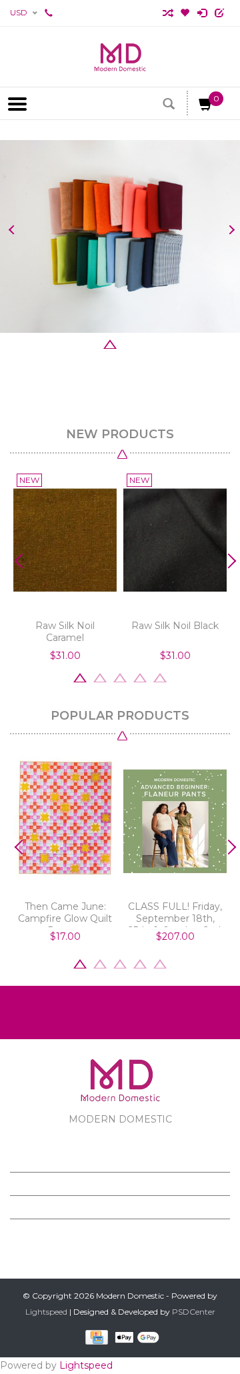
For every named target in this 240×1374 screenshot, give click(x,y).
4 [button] (130, 342)
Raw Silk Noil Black (175, 626)
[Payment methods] (94, 1337)
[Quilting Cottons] (120, 236)
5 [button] (150, 342)
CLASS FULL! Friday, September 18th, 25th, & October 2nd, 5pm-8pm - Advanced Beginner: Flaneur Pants (175, 913)
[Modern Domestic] (120, 57)
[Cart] (206, 107)
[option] (120, 236)
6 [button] (170, 342)
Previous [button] (12, 230)
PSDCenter (193, 1312)
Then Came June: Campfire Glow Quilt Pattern (65, 913)
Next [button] (228, 230)
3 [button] (110, 342)
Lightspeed (46, 1312)
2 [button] (90, 342)
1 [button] (70, 342)
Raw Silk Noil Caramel (65, 632)
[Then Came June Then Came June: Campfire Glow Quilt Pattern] (65, 821)
